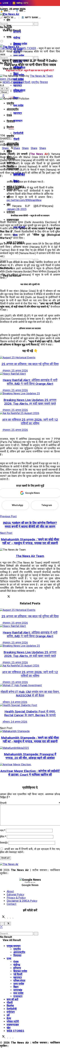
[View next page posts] (4, 433)
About (10, 891)
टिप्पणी (30, 803)
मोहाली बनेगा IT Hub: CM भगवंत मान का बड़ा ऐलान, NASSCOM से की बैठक (30, 693)
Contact (11, 904)
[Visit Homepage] (9, 14)
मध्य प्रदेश (18, 105)
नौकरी (16, 139)
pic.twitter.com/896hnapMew (24, 200)
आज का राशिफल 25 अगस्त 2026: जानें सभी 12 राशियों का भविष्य (30, 421)
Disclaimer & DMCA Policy (22, 900)
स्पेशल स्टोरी (13, 1021)
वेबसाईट (4, 842)
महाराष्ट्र (17, 113)
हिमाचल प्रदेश (20, 971)
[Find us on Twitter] (2, 917)
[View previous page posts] (1, 433)
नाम (2, 830)
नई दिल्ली (25, 82)
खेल (8, 1027)
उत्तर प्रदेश (18, 983)
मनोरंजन (11, 212)
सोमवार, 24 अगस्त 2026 (14, 702)
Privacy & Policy (16, 897)
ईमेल (3, 836)
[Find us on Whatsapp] (12, 917)
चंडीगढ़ (16, 37)
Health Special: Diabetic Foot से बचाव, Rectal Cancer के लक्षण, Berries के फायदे (30, 713)
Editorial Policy (15, 894)
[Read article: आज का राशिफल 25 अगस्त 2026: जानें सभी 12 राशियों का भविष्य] (30, 413)
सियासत (44, 82)
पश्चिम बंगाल (19, 90)
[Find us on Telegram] (9, 917)
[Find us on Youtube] (14, 917)
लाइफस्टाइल (13, 219)
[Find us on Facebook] (6, 917)
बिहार (15, 986)
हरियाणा (17, 31)
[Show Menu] (1, 35)
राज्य (9, 36)
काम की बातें (12, 999)
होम (8, 19)
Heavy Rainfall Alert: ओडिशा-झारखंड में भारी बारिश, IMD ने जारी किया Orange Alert (30, 382)
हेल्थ (9, 1018)
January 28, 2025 (16, 209)
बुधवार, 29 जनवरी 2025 (12, 79)
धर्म (8, 1015)
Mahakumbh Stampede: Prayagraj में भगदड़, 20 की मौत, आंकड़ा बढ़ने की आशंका (30, 756)
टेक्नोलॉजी (18, 133)
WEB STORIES (15, 1030)
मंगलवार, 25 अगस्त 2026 (15, 370)
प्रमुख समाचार (13, 945)
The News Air (8, 48)
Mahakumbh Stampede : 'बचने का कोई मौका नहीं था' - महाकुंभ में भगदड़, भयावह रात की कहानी (30, 739)
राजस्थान (17, 120)
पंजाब (9, 115)
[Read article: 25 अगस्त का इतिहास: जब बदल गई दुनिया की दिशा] (30, 357)
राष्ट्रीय (10, 135)
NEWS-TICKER (27, 48)
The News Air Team (41, 76)
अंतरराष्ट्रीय (12, 109)
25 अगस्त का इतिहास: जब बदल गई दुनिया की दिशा (30, 364)
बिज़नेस (10, 1005)
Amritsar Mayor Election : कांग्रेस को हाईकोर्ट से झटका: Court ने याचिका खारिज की (30, 773)
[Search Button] (1, 20)
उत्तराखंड (17, 990)
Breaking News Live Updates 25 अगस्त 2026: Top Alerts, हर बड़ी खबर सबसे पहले (30, 401)
